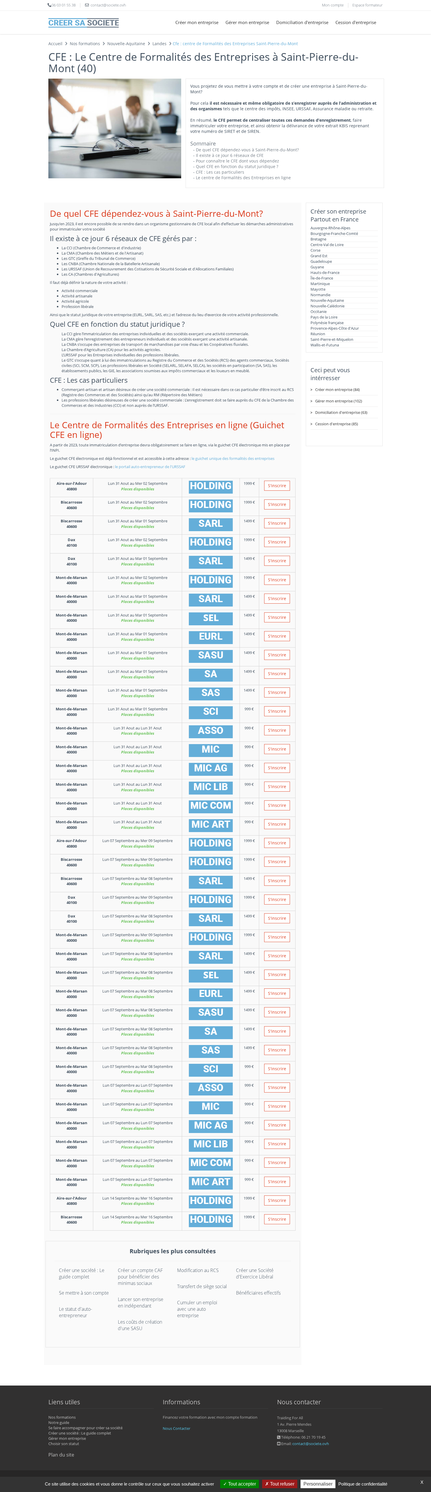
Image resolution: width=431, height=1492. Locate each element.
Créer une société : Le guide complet (81, 1273)
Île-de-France (321, 278)
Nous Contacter (176, 1428)
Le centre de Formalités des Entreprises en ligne (243, 177)
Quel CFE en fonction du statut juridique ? (237, 166)
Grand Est (319, 255)
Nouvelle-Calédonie (327, 306)
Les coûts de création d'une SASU (140, 1325)
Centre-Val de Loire (327, 244)
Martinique (320, 283)
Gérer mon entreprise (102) (338, 401)
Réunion (317, 333)
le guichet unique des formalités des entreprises (232, 458)
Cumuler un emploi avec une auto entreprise (197, 1309)
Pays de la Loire (323, 317)
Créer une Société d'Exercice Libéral (255, 1273)
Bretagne (318, 239)
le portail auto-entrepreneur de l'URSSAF (150, 466)
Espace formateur (367, 5)
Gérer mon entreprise (247, 22)
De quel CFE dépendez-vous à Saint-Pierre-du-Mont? (247, 150)
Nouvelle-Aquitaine (327, 300)
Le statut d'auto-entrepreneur (75, 1312)
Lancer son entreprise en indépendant (140, 1302)
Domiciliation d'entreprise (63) (341, 412)
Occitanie (318, 311)
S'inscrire (277, 485)
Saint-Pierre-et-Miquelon (331, 339)
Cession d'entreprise (355, 22)
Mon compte (333, 5)
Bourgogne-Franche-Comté (334, 233)
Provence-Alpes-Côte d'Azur (334, 328)
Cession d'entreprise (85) (336, 423)
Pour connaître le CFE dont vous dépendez (237, 161)
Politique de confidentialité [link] (362, 1483)
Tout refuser (281, 1483)
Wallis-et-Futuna (324, 345)
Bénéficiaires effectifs (258, 1293)
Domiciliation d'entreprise (302, 22)
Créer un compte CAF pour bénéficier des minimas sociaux (140, 1276)
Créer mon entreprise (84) (337, 389)
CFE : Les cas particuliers (220, 172)
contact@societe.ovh (310, 1443)
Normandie (320, 294)
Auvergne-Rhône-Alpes (330, 228)
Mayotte (317, 289)
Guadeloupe (321, 261)
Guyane (317, 267)
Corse (315, 250)
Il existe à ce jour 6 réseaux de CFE (230, 155)
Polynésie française (327, 322)
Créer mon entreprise (196, 22)
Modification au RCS (198, 1270)
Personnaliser (317, 1483)
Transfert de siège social (202, 1286)
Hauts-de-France (325, 272)
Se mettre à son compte (84, 1293)
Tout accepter (241, 1483)
